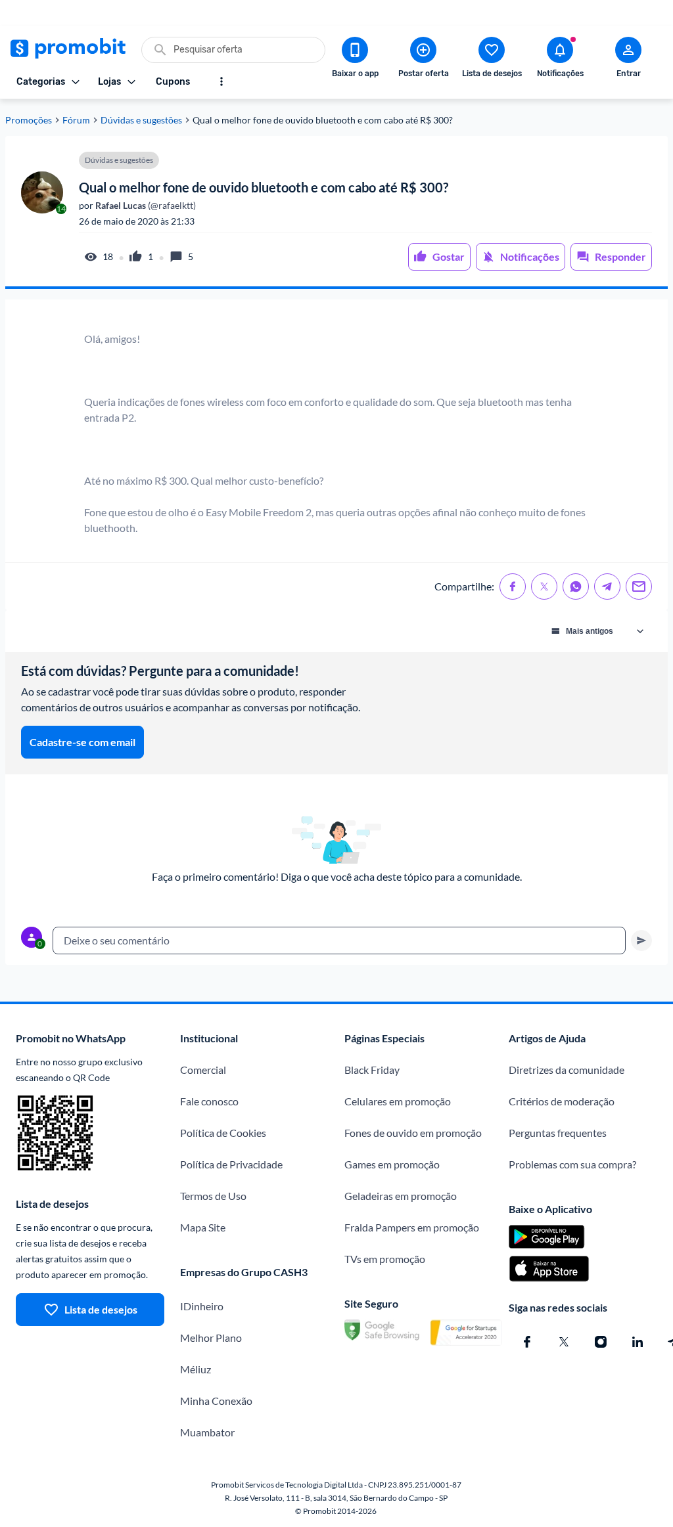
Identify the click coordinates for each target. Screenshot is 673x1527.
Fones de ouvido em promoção (413, 1132)
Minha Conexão (216, 1400)
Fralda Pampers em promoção (411, 1227)
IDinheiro (201, 1306)
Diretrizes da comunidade (566, 1069)
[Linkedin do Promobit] (637, 1341)
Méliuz (195, 1369)
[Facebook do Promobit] (527, 1341)
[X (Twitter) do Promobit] (563, 1341)
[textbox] (339, 940)
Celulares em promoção (397, 1101)
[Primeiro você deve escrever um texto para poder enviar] (641, 940)
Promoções (28, 120)
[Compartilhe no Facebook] (512, 586)
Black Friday (372, 1069)
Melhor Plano (211, 1337)
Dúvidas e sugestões (141, 120)
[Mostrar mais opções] (221, 81)
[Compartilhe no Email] (639, 586)
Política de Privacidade (231, 1164)
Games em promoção (392, 1164)
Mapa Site (202, 1227)
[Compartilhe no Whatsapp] (576, 586)
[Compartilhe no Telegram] (607, 586)
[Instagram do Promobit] (600, 1341)
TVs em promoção (384, 1258)
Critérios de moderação (562, 1101)
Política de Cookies (223, 1132)
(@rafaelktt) (144, 205)
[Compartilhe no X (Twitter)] (544, 586)
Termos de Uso (213, 1195)
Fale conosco (209, 1101)
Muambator (207, 1432)
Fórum (76, 120)
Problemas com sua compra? (572, 1164)
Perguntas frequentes (558, 1132)
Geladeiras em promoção (400, 1195)
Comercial (203, 1069)
